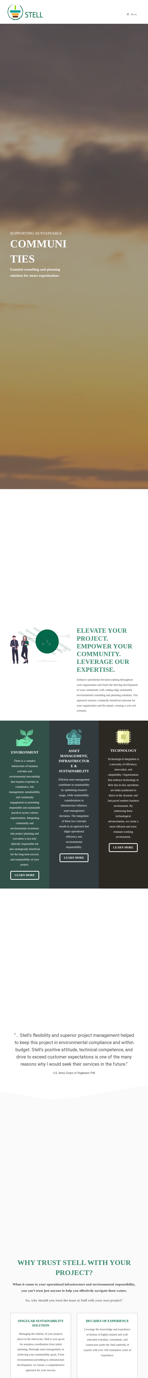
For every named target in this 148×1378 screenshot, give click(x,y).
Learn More (25, 875)
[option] (74, 1052)
